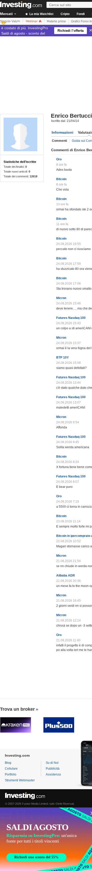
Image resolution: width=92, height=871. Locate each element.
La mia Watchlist (41, 14)
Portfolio (10, 774)
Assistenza (53, 774)
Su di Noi (52, 763)
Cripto (65, 14)
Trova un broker (17, 709)
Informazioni (62, 132)
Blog (8, 763)
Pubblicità (53, 768)
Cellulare (11, 768)
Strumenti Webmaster (20, 780)
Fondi (81, 14)
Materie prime (56, 21)
